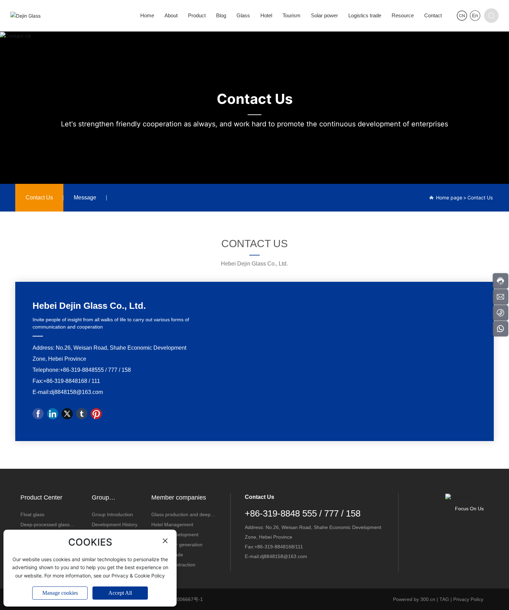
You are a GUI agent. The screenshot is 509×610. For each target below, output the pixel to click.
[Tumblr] (81, 413)
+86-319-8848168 (65, 381)
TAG (444, 599)
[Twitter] (67, 413)
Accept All (120, 593)
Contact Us (255, 99)
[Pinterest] (96, 413)
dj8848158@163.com (76, 392)
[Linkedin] (52, 413)
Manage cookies (60, 593)
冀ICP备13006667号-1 (178, 599)
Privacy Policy (468, 599)
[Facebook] (38, 413)
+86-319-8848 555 (281, 513)
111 (95, 381)
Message (85, 197)
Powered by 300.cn (414, 599)
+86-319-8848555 (82, 370)
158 (126, 370)
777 (112, 370)
